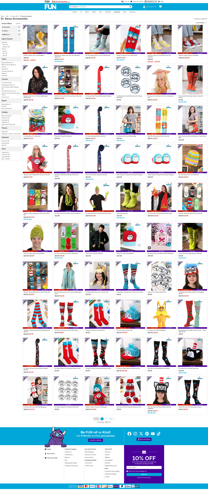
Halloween (4, 122)
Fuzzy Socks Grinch (122, 213)
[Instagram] (135, 434)
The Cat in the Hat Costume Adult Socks (66, 330)
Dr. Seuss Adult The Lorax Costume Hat (97, 292)
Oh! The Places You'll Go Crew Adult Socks (98, 55)
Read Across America (7, 124)
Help (161, 1)
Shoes (3, 73)
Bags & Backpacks (7, 62)
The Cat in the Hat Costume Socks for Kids (129, 407)
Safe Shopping (89, 452)
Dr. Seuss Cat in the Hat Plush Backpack (35, 407)
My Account (51, 453)
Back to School (6, 116)
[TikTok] (159, 434)
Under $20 (5, 157)
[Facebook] (129, 434)
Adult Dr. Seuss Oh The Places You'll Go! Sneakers (159, 56)
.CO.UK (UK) (88, 463)
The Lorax (4, 97)
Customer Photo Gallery (112, 471)
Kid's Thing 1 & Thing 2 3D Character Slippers (130, 174)
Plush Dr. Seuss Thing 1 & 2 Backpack (96, 407)
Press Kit (107, 463)
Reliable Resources (111, 465)
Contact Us (150, 1)
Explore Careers (96, 440)
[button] (149, 6)
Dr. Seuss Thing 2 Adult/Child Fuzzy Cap (128, 368)
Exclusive (4, 143)
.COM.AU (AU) (89, 465)
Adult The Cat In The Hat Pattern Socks (190, 407)
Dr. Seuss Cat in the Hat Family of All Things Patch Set (129, 96)
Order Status (69, 454)
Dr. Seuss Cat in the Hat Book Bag (126, 136)
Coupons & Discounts (71, 465)
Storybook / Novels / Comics (10, 133)
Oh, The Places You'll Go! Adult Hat (189, 174)
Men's (4, 44)
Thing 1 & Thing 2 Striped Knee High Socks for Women (37, 330)
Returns (67, 457)
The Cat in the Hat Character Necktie (96, 174)
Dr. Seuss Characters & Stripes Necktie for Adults (67, 175)
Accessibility (109, 460)
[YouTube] (153, 434)
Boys (4, 53)
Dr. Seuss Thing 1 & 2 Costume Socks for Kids (68, 368)
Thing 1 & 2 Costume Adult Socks (95, 330)
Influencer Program (111, 474)
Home (49, 449)
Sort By (200, 22)
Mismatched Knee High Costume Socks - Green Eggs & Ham (192, 330)
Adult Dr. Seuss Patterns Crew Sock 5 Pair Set (37, 292)
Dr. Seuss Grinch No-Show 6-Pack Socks (66, 253)
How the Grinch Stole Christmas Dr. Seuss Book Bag (192, 136)
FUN (3, 106)
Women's (5, 47)
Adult (3, 42)
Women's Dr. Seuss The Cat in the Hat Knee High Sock (67, 56)
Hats (3, 67)
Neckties (4, 69)
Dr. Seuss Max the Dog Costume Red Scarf (160, 213)
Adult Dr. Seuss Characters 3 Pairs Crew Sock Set (37, 214)
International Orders (71, 463)
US (125, 1)
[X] (141, 434)
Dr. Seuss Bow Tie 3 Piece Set (32, 136)
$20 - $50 (5, 159)
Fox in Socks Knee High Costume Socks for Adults (191, 96)
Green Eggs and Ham (7, 85)
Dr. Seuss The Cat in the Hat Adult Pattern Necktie (36, 369)
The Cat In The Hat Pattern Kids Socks (159, 368)
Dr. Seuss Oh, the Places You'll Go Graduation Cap (161, 96)
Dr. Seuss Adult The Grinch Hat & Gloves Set (98, 213)
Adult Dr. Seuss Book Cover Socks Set (158, 136)
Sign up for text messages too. (137, 471)
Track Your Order (138, 1)
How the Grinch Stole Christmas (10, 87)
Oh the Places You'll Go (8, 91)
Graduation (5, 120)
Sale (3, 145)
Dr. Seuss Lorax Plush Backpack (157, 330)
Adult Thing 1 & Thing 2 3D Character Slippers (161, 174)
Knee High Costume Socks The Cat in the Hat (130, 292)
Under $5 (4, 152)
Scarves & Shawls (6, 71)
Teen (4, 51)
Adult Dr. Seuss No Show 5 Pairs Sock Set (190, 213)
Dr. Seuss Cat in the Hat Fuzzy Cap (188, 368)
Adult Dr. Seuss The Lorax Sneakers (34, 55)
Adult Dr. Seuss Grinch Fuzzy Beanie (34, 253)
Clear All (18, 23)
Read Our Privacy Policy (144, 477)
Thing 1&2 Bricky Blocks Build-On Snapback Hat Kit (191, 292)
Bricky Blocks (5, 104)
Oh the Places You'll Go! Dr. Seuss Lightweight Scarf (68, 292)
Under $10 (4, 154)
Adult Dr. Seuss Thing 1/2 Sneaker (188, 55)
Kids (3, 49)
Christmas (4, 118)
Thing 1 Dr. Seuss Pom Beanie (125, 253)
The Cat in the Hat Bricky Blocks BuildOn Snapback (159, 407)
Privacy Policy (89, 457)
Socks (3, 75)
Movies (3, 131)
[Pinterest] (147, 434)
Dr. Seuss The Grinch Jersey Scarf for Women (68, 213)
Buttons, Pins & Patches (8, 64)
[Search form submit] (130, 6)
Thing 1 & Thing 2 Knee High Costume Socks (98, 368)
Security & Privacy (90, 454)
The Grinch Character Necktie (94, 253)
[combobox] (105, 6)
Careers (107, 454)
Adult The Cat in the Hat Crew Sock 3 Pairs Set (68, 96)
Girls (4, 55)
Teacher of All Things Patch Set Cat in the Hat (37, 174)
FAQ (66, 460)
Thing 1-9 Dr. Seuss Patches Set (157, 292)
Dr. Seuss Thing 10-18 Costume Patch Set (66, 407)
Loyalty (107, 477)
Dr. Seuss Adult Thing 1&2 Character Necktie (98, 96)
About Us (108, 452)
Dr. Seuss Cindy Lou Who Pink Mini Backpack (160, 253)
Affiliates (107, 457)
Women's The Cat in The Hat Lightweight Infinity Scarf (35, 96)
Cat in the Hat (5, 83)
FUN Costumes (6, 108)
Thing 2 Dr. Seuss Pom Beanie (63, 136)
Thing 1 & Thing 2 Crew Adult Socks (127, 55)
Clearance (4, 141)
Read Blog (145, 439)
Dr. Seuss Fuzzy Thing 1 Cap (124, 330)
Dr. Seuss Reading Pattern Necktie (95, 136)
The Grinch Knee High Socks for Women (190, 253)
